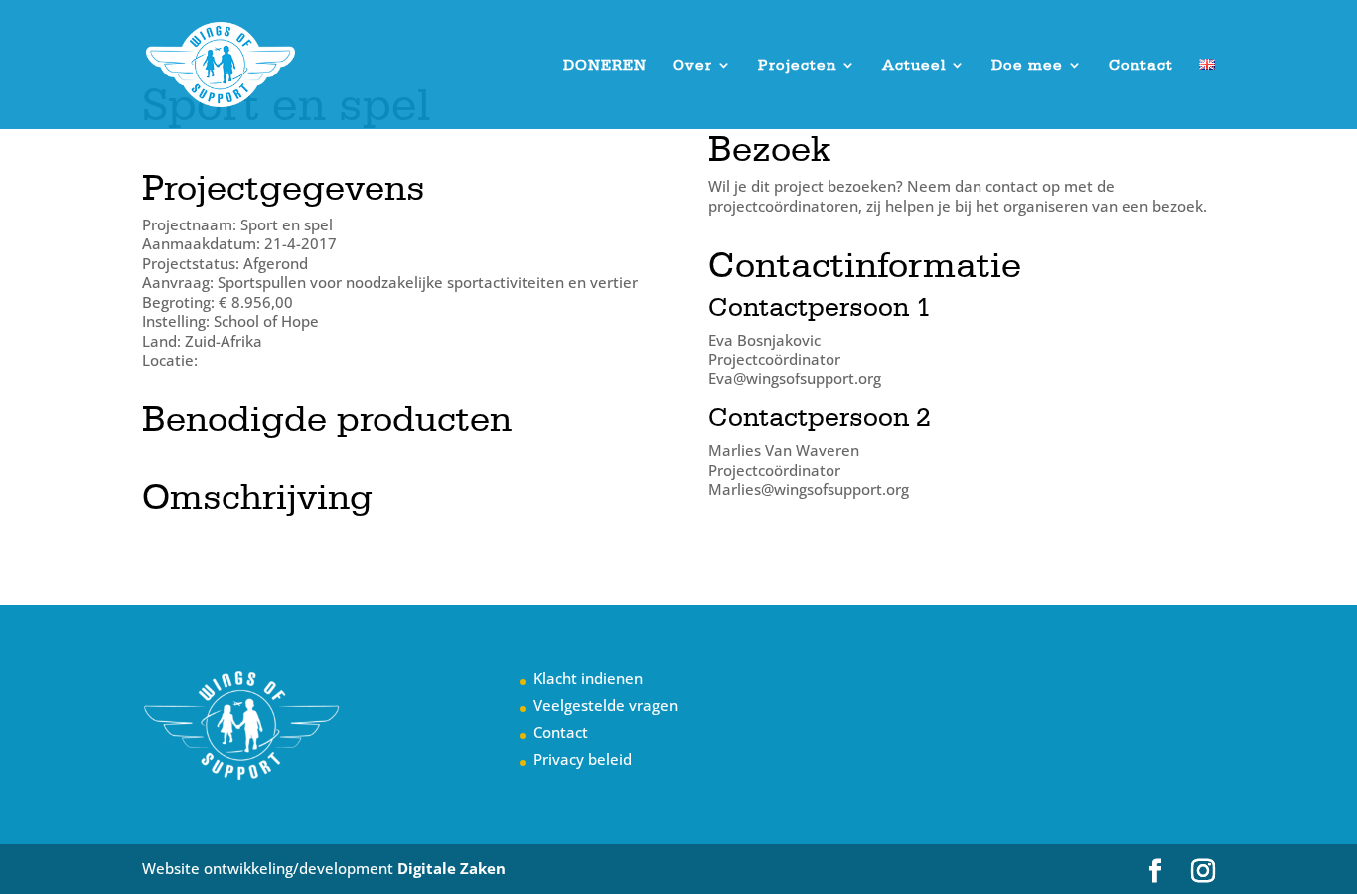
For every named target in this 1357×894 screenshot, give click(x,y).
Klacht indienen (588, 678)
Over (692, 66)
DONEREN (605, 66)
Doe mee (1027, 66)
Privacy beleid (582, 759)
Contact (1141, 66)
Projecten (797, 66)
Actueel (914, 66)
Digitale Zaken (451, 868)
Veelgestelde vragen (605, 705)
